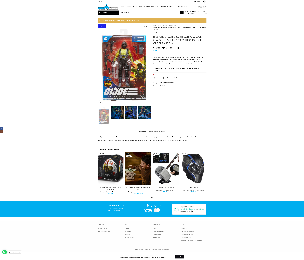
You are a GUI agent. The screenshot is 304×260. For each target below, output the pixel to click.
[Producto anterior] (154, 33)
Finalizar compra (129, 237)
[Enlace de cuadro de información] (190, 12)
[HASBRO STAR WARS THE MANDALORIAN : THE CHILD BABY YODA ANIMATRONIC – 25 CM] (138, 168)
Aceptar (180, 257)
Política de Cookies (186, 237)
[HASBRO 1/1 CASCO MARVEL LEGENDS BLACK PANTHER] (193, 168)
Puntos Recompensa (158, 231)
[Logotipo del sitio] (108, 7)
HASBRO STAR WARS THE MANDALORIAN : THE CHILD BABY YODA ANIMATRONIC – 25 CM (138, 188)
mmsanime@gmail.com (104, 232)
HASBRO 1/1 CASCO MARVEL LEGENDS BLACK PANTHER (193, 187)
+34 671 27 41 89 (104, 228)
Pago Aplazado (157, 234)
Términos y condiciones (187, 231)
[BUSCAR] (182, 12)
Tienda (127, 228)
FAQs (154, 228)
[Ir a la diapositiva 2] (152, 197)
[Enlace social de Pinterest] (205, 7)
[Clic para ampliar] (101, 102)
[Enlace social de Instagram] (1, 131)
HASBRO (165, 25)
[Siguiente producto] (158, 33)
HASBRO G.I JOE (173, 25)
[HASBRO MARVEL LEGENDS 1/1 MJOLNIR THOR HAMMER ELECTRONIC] (166, 168)
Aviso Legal (184, 228)
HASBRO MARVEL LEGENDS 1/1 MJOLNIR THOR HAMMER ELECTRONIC (166, 187)
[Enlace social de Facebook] (199, 7)
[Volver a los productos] (156, 33)
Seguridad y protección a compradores (191, 240)
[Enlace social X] (202, 7)
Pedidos (127, 234)
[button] (100, 116)
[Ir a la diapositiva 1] (151, 197)
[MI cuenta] (206, 1)
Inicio (154, 25)
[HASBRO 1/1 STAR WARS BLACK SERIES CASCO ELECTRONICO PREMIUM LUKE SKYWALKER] (111, 168)
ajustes (164, 257)
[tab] (143, 131)
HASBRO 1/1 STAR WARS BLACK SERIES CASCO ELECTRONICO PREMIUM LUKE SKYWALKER (110, 188)
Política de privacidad (187, 234)
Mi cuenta (128, 231)
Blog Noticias (156, 237)
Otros (159, 25)
